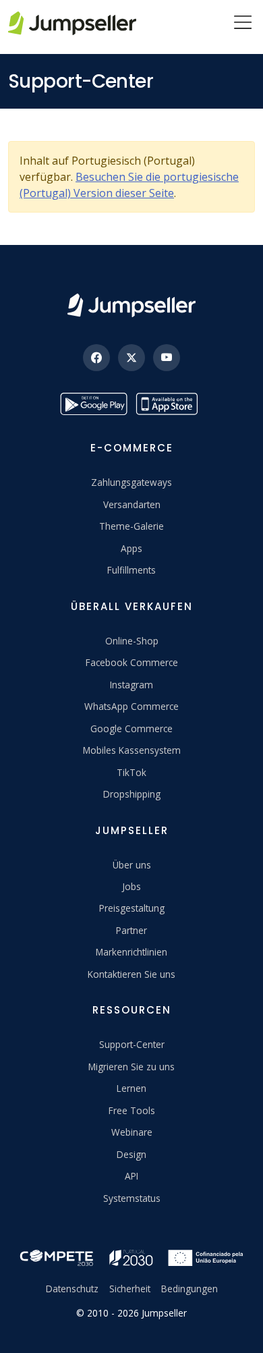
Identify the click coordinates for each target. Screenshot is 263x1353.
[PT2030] (131, 1256)
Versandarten (131, 504)
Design (131, 1154)
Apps (131, 548)
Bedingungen (189, 1288)
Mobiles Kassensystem (132, 750)
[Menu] (243, 24)
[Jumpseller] (131, 305)
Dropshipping (131, 794)
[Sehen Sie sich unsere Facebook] (96, 357)
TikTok (131, 772)
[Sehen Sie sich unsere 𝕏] (131, 357)
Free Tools (132, 1110)
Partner (131, 930)
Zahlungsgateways (131, 482)
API (131, 1175)
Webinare (131, 1132)
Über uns (132, 864)
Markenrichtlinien (131, 951)
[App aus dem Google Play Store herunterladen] (93, 404)
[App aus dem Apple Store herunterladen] (169, 404)
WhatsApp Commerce (131, 706)
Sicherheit (129, 1288)
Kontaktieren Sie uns (131, 974)
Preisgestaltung (132, 908)
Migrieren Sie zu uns (131, 1066)
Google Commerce (131, 728)
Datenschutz (72, 1288)
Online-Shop (131, 640)
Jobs (131, 886)
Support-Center (132, 1044)
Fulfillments (131, 569)
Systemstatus (131, 1198)
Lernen (131, 1088)
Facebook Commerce (132, 662)
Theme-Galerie (131, 526)
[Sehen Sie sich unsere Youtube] (166, 357)
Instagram (131, 684)
